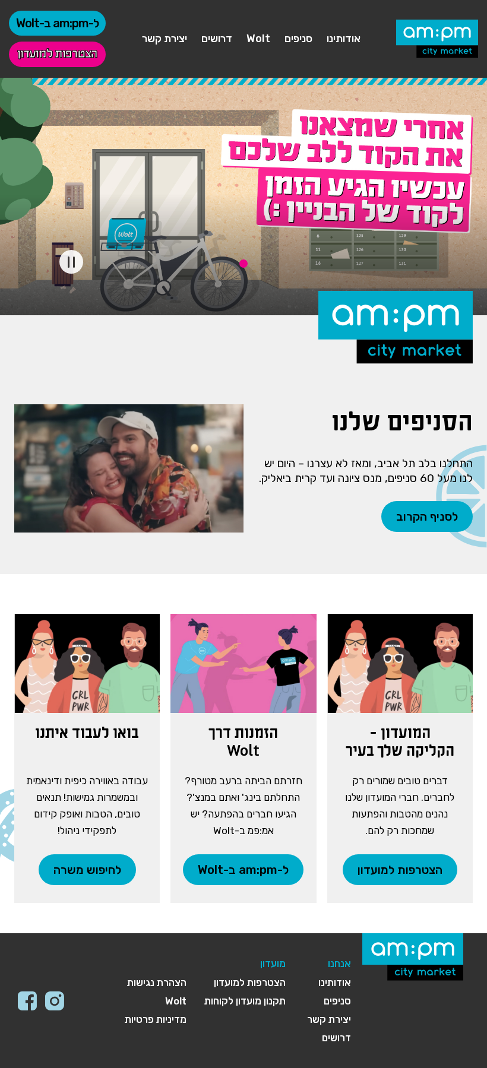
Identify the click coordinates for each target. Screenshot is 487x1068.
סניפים (298, 38)
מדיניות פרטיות (155, 1019)
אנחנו (339, 963)
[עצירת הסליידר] (71, 262)
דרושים (216, 38)
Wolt (258, 38)
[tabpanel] (243, 196)
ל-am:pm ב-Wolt (57, 23)
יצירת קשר (164, 38)
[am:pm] (437, 39)
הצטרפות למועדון (57, 54)
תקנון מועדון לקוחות (245, 1001)
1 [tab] (243, 263)
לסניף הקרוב (427, 516)
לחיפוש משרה (87, 870)
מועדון (273, 963)
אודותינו (343, 38)
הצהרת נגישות (156, 982)
